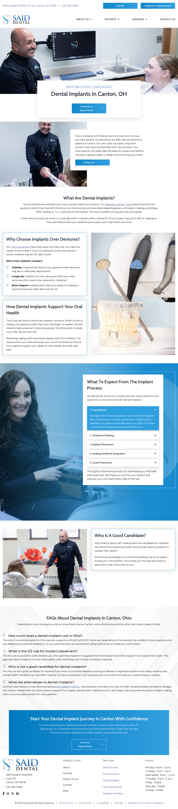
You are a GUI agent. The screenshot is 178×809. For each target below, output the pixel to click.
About (66, 767)
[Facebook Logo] (4, 793)
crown (57, 212)
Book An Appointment (85, 744)
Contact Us (167, 19)
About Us (82, 19)
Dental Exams (110, 767)
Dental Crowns (111, 774)
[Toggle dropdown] (91, 19)
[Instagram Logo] (8, 793)
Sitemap (118, 803)
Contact (67, 785)
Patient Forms (71, 779)
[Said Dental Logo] (20, 764)
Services (67, 773)
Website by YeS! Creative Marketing (145, 803)
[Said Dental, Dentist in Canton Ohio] (16, 19)
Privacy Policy (66, 803)
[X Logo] (12, 793)
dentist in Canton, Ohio (118, 204)
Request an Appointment (158, 5)
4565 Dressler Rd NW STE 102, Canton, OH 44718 (29, 5)
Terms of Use (85, 803)
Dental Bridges (111, 780)
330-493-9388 (70, 5)
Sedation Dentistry (113, 793)
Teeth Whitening (112, 787)
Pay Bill (120, 5)
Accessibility (103, 803)
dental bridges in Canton (66, 686)
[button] (123, 410)
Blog (65, 790)
